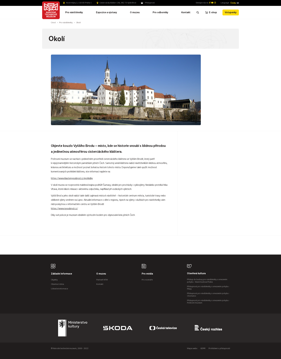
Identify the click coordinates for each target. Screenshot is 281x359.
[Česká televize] (163, 328)
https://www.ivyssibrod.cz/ (64, 208)
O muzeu (101, 274)
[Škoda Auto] (117, 328)
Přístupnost (150, 3)
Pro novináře (147, 280)
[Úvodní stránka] (51, 10)
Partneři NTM (102, 280)
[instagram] (215, 3)
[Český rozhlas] (208, 328)
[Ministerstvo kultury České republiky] (72, 328)
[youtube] (212, 3)
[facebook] (209, 3)
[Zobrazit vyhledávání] (198, 12)
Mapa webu (192, 348)
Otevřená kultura (196, 273)
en (238, 3)
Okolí (78, 22)
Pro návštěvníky (66, 22)
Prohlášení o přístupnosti (219, 348)
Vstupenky (231, 12)
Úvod (53, 22)
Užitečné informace (59, 289)
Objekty (54, 280)
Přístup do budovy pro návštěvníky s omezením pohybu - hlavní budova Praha (207, 280)
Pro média (147, 274)
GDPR (202, 348)
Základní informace (61, 274)
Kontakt (99, 284)
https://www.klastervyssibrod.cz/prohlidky (72, 178)
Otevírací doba (57, 284)
